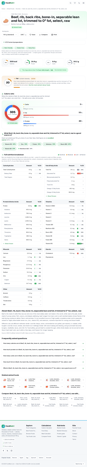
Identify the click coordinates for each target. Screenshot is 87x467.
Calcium (5, 253)
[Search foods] (70, 3)
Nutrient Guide (61, 428)
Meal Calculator (46, 433)
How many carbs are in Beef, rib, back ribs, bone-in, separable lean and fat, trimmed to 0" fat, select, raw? (39, 356)
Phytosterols (49, 257)
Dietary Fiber (8, 173)
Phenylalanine (8, 228)
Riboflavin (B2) (50, 228)
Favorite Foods (76, 428)
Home (3, 8)
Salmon (41, 457)
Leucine (6, 217)
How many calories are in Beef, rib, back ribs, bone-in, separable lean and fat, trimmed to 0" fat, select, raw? (39, 343)
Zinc (4, 276)
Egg (27, 457)
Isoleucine (7, 213)
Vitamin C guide (61, 436)
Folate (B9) (49, 240)
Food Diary (45, 431)
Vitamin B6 (49, 236)
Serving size (5, 31)
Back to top (79, 464)
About (74, 431)
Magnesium (6, 261)
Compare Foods (46, 436)
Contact (74, 433)
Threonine (7, 232)
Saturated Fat (51, 173)
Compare (44, 34)
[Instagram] (11, 450)
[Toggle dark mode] (79, 3)
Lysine (6, 221)
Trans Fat (50, 184)
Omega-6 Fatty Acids (53, 192)
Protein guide (61, 433)
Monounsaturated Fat (53, 177)
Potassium (6, 268)
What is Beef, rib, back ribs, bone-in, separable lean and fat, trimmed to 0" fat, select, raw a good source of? (39, 368)
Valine (6, 240)
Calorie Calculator (47, 428)
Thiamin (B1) (49, 224)
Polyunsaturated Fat (53, 181)
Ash (4, 304)
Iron (4, 257)
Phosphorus (6, 264)
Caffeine (5, 297)
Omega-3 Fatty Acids (53, 188)
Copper (6, 280)
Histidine (7, 209)
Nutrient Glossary (62, 431)
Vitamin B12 (49, 243)
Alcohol (5, 293)
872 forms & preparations (14, 42)
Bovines (18, 8)
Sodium (5, 272)
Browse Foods (30, 433)
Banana (14, 457)
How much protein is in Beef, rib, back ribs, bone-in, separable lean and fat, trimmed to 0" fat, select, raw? (39, 349)
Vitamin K (48, 221)
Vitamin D (48, 213)
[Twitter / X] (7, 450)
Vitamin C (48, 209)
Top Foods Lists (31, 436)
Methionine (7, 224)
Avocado (48, 457)
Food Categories (31, 428)
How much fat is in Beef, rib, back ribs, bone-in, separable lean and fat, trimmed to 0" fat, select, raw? (37, 362)
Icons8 (38, 464)
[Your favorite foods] (75, 3)
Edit (52, 70)
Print (55, 34)
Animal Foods (10, 8)
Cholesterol (49, 253)
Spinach (33, 457)
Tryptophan (7, 236)
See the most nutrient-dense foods (39, 85)
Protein (5, 206)
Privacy (74, 436)
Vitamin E (48, 217)
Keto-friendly (8, 48)
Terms (74, 439)
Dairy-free (32, 48)
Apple (21, 457)
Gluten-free (20, 48)
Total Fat (48, 169)
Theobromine (7, 300)
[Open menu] (83, 3)
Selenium (7, 283)
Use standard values (60, 70)
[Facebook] (3, 450)
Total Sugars (8, 177)
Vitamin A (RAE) (50, 206)
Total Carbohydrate (9, 169)
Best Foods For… (31, 431)
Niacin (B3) (49, 232)
